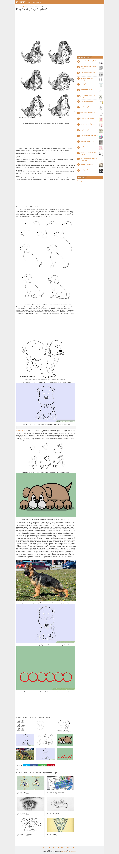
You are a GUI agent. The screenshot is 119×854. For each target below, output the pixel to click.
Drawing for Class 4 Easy (86, 101)
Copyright (55, 847)
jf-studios (21, 1)
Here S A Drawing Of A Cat (87, 141)
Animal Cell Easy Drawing (87, 118)
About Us (67, 847)
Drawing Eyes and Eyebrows (87, 72)
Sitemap (45, 847)
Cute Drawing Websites (86, 107)
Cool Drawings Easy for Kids (87, 112)
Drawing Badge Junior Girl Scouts (55, 792)
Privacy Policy (73, 847)
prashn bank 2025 (72, 851)
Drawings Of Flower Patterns (24, 834)
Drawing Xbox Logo (52, 834)
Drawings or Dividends (86, 170)
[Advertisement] (46, 25)
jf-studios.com (19, 430)
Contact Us (50, 847)
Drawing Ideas (37, 2)
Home (29, 2)
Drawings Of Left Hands (53, 813)
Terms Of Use (61, 847)
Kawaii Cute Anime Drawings (88, 147)
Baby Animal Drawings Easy (87, 124)
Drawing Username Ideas (87, 84)
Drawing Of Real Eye (22, 813)
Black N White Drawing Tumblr (88, 61)
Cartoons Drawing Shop (86, 164)
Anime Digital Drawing (86, 89)
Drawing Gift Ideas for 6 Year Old (89, 135)
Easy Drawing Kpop (85, 130)
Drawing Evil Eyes (21, 792)
